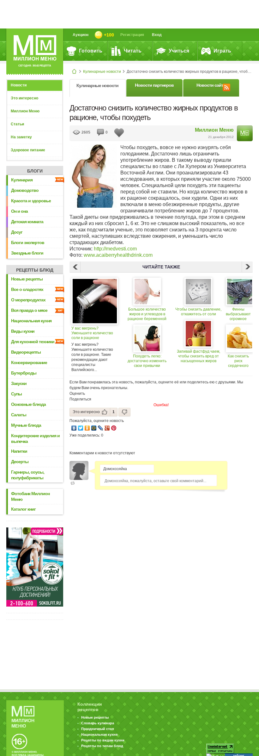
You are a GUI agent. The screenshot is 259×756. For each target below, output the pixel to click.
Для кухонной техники (32, 341)
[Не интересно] (124, 412)
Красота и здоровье (31, 200)
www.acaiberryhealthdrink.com (118, 255)
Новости (19, 85)
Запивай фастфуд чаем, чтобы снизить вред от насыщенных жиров (198, 356)
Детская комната (27, 221)
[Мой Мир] (94, 428)
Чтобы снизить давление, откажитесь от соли (198, 311)
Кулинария (22, 179)
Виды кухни (22, 331)
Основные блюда (28, 404)
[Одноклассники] (87, 428)
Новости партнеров (154, 85)
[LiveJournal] (100, 428)
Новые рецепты (27, 278)
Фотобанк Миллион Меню (30, 496)
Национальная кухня (31, 320)
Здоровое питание (28, 150)
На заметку (21, 137)
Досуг (16, 232)
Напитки (19, 451)
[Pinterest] (114, 428)
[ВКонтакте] (74, 428)
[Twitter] (80, 428)
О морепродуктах (28, 299)
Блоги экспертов (27, 242)
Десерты (19, 461)
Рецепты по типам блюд (102, 746)
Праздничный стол (97, 729)
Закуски (19, 383)
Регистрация (132, 35)
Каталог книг (23, 509)
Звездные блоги (27, 252)
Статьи (17, 124)
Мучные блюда (26, 425)
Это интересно (24, 98)
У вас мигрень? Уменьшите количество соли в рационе (92, 333)
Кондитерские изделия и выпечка (35, 438)
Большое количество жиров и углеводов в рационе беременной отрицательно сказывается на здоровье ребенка (147, 314)
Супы (16, 393)
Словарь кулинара (97, 723)
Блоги (35, 170)
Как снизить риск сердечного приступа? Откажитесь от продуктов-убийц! (238, 361)
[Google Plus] (107, 428)
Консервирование (29, 362)
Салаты (18, 414)
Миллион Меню (25, 111)
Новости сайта (211, 85)
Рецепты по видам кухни (102, 740)
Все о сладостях (27, 289)
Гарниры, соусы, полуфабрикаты (27, 474)
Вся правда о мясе (29, 310)
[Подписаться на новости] (226, 86)
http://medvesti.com (115, 248)
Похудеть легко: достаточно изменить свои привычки (147, 361)
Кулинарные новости (102, 71)
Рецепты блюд (34, 270)
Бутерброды (23, 372)
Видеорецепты (26, 352)
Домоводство (25, 190)
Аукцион (80, 35)
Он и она (19, 211)
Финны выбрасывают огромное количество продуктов (238, 314)
